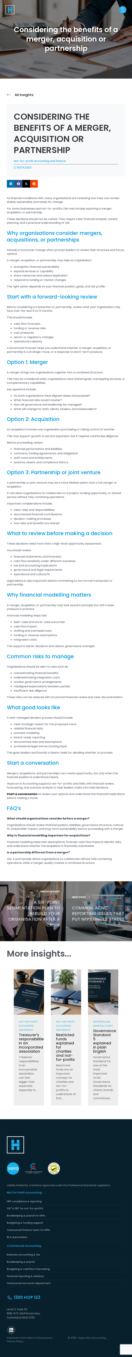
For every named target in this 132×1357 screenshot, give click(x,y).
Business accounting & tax (23, 1254)
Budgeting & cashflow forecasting (28, 1269)
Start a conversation (22, 794)
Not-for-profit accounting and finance (40, 161)
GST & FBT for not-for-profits (25, 1208)
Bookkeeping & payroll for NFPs (26, 1215)
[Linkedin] (11, 1330)
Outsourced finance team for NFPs (28, 1230)
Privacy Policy (15, 1341)
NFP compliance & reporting (24, 1201)
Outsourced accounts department (29, 1283)
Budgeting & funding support (25, 1223)
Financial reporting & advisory (25, 1276)
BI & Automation (17, 1237)
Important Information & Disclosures (29, 1338)
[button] (11, 184)
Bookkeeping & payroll (21, 1262)
